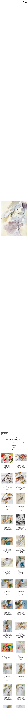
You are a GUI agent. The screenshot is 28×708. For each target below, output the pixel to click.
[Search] (23, 2)
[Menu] (26, 2)
